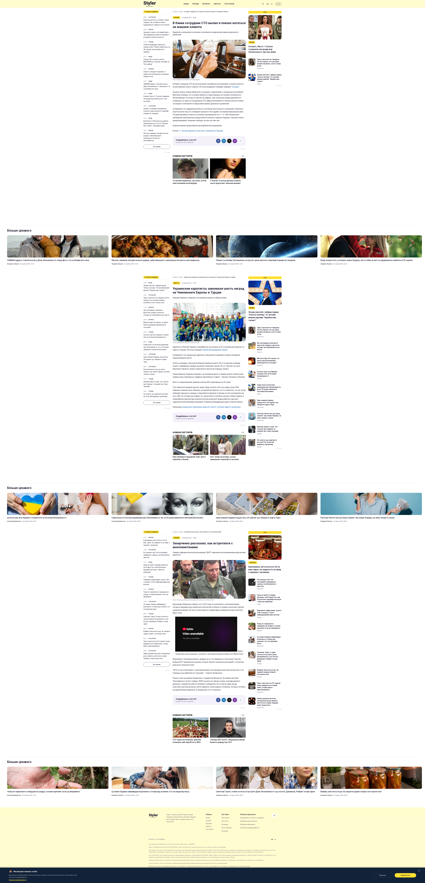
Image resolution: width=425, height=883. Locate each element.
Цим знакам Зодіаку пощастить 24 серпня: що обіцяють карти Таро (155, 359)
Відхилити (382, 875)
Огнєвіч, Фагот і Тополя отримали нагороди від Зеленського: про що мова (156, 98)
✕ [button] (419, 870)
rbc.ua (278, 4)
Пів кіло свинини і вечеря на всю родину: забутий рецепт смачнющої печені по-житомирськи (155, 136)
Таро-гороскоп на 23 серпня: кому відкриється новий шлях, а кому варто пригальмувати (156, 643)
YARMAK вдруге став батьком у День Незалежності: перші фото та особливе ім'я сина (156, 86)
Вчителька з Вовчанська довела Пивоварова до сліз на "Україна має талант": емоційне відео (155, 123)
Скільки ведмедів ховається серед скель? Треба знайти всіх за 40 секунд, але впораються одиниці (156, 48)
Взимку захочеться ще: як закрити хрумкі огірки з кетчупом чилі (156, 632)
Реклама (225, 831)
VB (235, 141)
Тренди (195, 4)
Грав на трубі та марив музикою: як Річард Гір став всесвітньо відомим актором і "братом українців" (155, 568)
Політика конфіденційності (250, 828)
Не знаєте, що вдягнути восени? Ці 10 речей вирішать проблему (155, 395)
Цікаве (181, 11)
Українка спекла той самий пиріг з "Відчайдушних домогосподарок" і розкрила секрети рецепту (156, 34)
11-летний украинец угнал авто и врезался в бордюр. (201, 131)
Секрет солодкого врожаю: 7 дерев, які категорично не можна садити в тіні (156, 74)
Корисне (206, 4)
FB (218, 141)
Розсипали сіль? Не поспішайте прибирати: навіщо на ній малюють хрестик (156, 555)
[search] (263, 4)
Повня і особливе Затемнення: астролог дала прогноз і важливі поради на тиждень (155, 111)
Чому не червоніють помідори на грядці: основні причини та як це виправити (156, 594)
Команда (225, 824)
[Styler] (149, 4)
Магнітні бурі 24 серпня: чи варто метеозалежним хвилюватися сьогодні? (155, 324)
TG (224, 141)
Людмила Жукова (117, 264)
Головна (175, 11)
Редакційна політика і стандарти (252, 818)
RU (272, 4)
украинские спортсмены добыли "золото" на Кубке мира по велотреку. (211, 407)
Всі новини (156, 146)
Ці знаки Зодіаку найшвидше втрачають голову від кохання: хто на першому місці (156, 606)
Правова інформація (247, 824)
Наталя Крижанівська (14, 521)
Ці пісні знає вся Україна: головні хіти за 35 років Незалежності (156, 336)
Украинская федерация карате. (215, 350)
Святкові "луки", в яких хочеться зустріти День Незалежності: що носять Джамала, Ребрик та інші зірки (155, 620)
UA (268, 4)
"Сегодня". (235, 87)
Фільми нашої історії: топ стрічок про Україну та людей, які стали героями (155, 384)
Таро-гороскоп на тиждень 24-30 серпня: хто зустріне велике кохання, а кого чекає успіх (269, 62)
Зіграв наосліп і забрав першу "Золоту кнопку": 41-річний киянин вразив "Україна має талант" (269, 78)
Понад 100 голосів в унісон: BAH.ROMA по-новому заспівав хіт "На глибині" (156, 61)
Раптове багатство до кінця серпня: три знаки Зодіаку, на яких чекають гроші (156, 371)
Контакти (225, 821)
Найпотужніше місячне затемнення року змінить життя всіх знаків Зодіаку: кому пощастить (156, 656)
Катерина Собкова (13, 264)
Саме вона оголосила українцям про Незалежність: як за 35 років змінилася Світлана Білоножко (156, 347)
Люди (186, 4)
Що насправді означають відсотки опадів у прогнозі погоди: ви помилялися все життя (156, 312)
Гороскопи (229, 4)
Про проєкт (226, 818)
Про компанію (227, 828)
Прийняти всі (405, 875)
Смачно (217, 4)
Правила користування (248, 821)
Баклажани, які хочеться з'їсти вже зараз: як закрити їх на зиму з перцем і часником (156, 542)
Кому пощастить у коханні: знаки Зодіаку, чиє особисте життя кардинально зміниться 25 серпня (156, 22)
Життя (181, 277)
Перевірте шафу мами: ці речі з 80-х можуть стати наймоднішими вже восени (156, 582)
